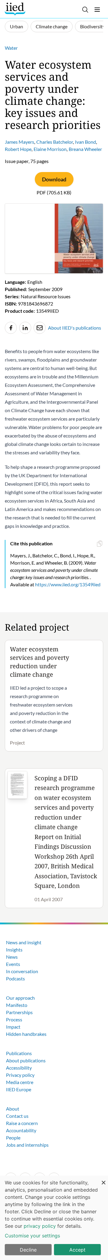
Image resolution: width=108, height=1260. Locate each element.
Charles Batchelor (54, 142)
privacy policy (40, 1226)
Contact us (17, 1116)
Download (54, 179)
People (13, 1137)
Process (14, 1019)
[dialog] (54, 1218)
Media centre (19, 1082)
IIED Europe (18, 1089)
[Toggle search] (85, 9)
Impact (13, 1027)
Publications (19, 1053)
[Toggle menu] (97, 10)
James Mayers (19, 142)
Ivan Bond (85, 142)
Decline (28, 1250)
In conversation (22, 971)
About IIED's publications (74, 328)
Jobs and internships (27, 1145)
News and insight (23, 942)
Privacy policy (20, 1075)
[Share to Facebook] (11, 328)
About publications (26, 1060)
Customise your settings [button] (32, 1236)
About (12, 1108)
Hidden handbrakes (26, 1034)
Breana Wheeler (85, 149)
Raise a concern (22, 1123)
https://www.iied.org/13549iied (67, 584)
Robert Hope (18, 149)
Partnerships (19, 1012)
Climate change (52, 26)
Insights (14, 949)
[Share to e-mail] (40, 328)
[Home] (16, 9)
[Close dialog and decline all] (103, 1179)
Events (13, 964)
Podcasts (15, 978)
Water (11, 48)
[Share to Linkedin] (25, 328)
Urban (16, 26)
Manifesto (16, 1005)
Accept (77, 1250)
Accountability (21, 1130)
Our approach (20, 998)
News (12, 957)
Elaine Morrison (50, 149)
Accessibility (19, 1067)
